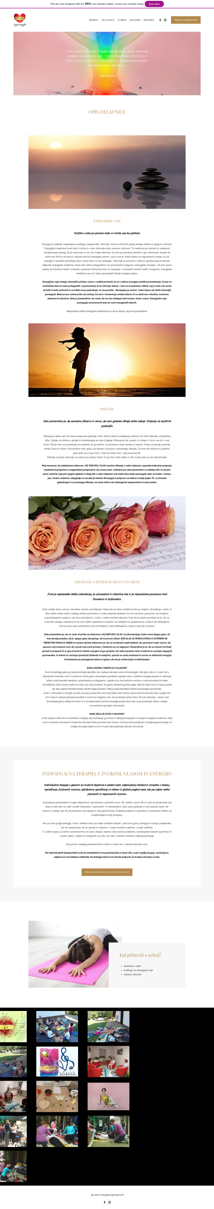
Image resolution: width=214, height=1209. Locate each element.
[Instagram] (165, 20)
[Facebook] (160, 20)
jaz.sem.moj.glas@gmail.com (107, 1194)
